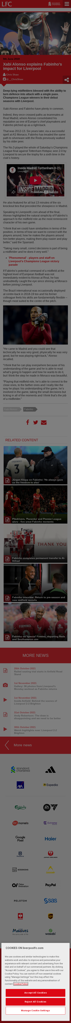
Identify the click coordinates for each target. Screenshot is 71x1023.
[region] (35, 982)
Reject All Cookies (35, 1001)
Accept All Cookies (35, 992)
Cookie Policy (21, 984)
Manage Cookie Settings (35, 1010)
